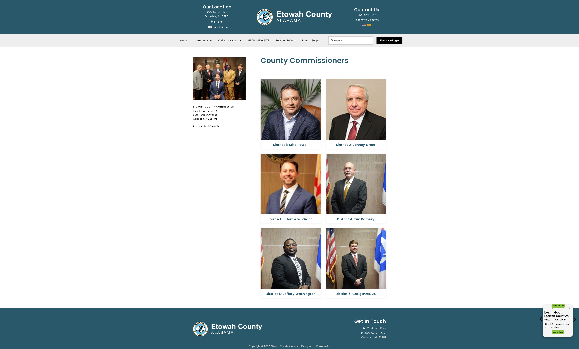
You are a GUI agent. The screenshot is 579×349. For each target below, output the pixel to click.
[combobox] (350, 40)
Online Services (228, 40)
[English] (364, 24)
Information (200, 40)
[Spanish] (369, 24)
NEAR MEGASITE (259, 40)
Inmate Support (312, 40)
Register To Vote (286, 40)
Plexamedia (323, 346)
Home (183, 40)
